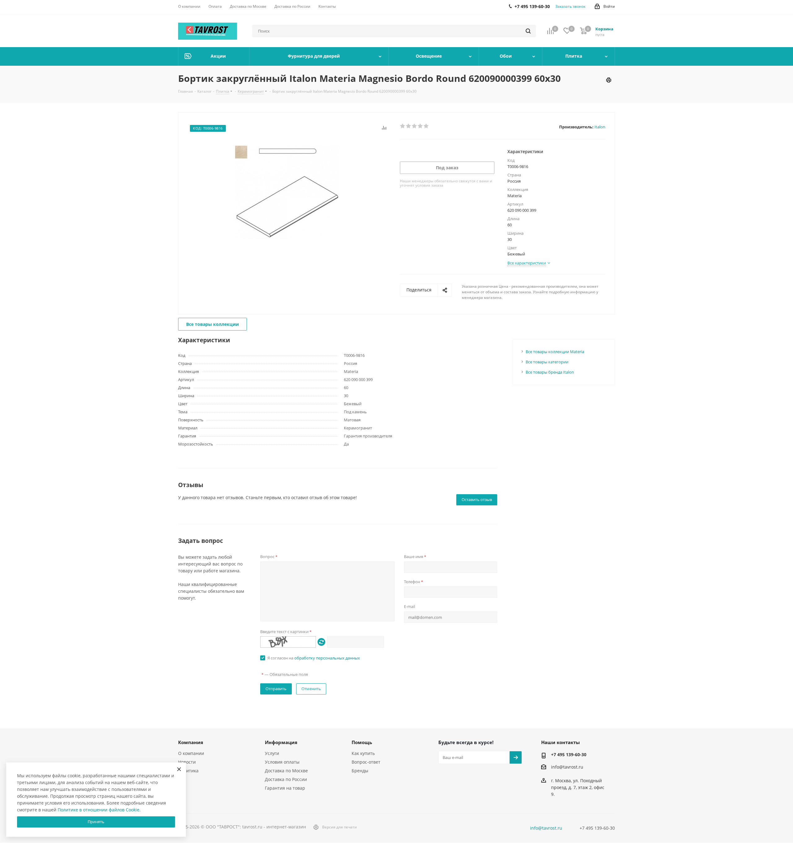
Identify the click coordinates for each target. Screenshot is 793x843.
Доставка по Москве (286, 771)
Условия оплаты (282, 762)
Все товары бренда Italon (550, 372)
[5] (426, 126)
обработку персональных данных (327, 658)
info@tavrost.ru (567, 767)
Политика (188, 771)
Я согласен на (313, 658)
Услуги (272, 753)
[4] (420, 126)
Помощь (362, 742)
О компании (191, 753)
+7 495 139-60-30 (568, 754)
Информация (281, 742)
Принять (96, 821)
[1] (403, 126)
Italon (599, 127)
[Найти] (528, 31)
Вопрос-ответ (366, 762)
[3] (415, 126)
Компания (190, 742)
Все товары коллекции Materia (555, 351)
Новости (187, 762)
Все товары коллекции (212, 324)
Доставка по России (286, 779)
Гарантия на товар (285, 788)
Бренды (360, 771)
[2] (409, 126)
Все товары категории (547, 362)
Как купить (363, 753)
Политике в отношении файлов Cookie (98, 810)
